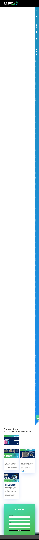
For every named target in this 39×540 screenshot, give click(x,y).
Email (10, 522)
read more (7, 468)
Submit (19, 530)
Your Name (11, 515)
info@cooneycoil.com (35, 380)
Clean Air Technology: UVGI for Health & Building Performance (10, 485)
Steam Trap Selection (9, 460)
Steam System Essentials (26, 460)
